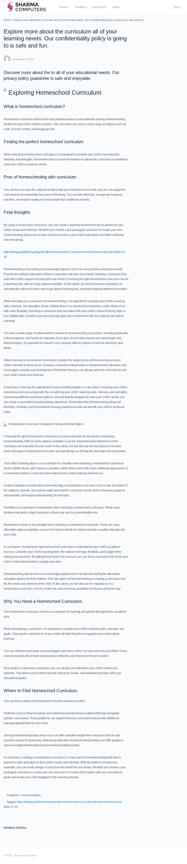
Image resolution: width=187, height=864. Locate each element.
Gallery (116, 6)
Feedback (80, 6)
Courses (63, 6)
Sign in (177, 6)
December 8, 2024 (23, 59)
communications (31, 795)
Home (7, 19)
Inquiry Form (99, 6)
